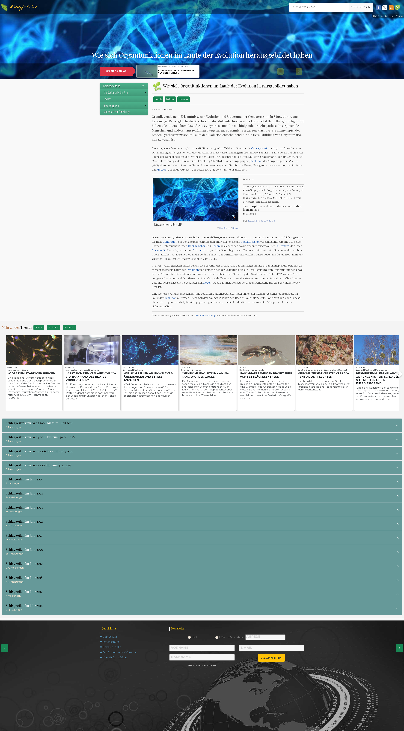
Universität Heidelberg (204, 315)
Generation (170, 242)
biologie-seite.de (111, 86)
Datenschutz (111, 642)
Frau (222, 637)
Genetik (158, 99)
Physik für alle (112, 647)
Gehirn (192, 246)
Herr (195, 637)
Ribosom (161, 170)
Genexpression (260, 148)
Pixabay (235, 228)
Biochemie (183, 99)
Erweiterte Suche (361, 7)
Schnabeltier (201, 250)
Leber (201, 246)
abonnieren (271, 657)
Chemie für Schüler (115, 658)
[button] (397, 7)
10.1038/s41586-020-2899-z (261, 220)
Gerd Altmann (224, 228)
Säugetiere (282, 246)
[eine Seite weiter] (399, 648)
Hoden (216, 246)
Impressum (110, 637)
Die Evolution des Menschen (120, 652)
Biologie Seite (23, 7)
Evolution (170, 99)
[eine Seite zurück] (4, 648)
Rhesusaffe (159, 250)
